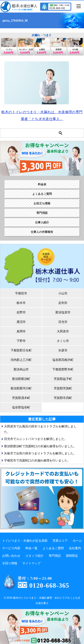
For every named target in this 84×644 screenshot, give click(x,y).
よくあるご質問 (42, 193)
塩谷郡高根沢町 (62, 360)
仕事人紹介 (42, 222)
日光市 (62, 322)
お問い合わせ (11, 555)
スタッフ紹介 (34, 555)
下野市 (21, 341)
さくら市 (63, 341)
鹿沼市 (21, 322)
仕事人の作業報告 (42, 231)
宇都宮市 (21, 293)
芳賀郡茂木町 (21, 398)
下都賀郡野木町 (62, 369)
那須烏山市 (21, 369)
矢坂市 (62, 350)
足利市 (62, 303)
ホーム (77, 540)
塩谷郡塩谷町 (21, 407)
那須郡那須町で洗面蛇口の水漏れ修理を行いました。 (40, 446)
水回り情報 (9, 563)
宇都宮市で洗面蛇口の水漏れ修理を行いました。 (37, 460)
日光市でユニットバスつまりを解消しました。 (35, 439)
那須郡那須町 (21, 379)
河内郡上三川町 (21, 360)
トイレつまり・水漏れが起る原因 (24, 540)
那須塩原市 (62, 312)
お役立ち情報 (42, 203)
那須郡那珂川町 (21, 388)
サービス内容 (11, 548)
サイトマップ (31, 563)
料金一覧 (31, 548)
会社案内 (75, 548)
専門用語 (42, 212)
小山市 (62, 293)
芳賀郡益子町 (63, 379)
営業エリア (60, 540)
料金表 (42, 184)
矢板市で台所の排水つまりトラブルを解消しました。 (40, 453)
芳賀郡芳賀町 (63, 388)
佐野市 (21, 312)
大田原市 (63, 331)
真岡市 (21, 331)
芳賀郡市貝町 (63, 398)
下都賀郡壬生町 (21, 350)
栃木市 (21, 303)
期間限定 (72, 555)
